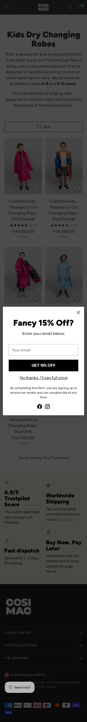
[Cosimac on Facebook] (40, 407)
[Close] (78, 312)
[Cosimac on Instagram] (47, 407)
